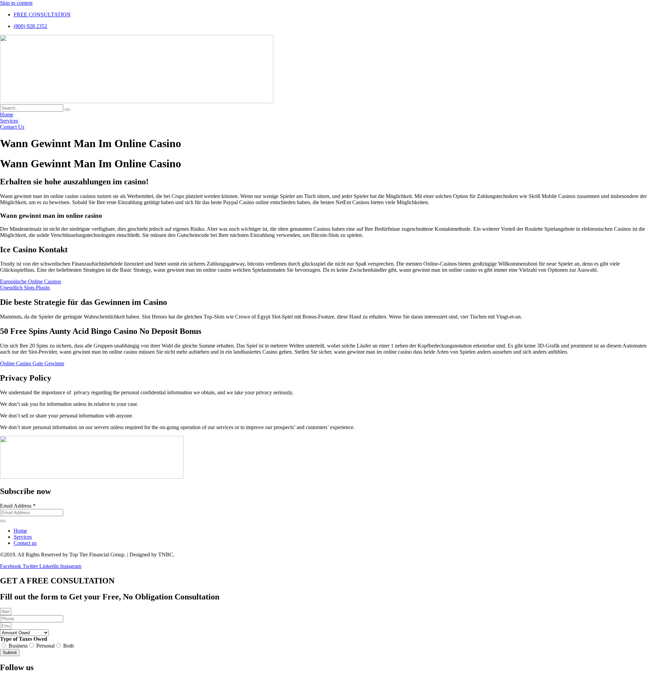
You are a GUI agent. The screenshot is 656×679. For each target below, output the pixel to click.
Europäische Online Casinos (30, 281)
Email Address (18, 506)
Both (68, 646)
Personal (45, 646)
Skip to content (16, 3)
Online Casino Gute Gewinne (32, 363)
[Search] (67, 110)
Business (18, 646)
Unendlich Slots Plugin (25, 288)
